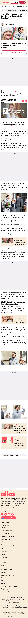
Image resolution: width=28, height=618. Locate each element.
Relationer (20, 6)
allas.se (25, 613)
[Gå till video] (24, 100)
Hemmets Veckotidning (9, 586)
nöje (2, 21)
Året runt (4, 589)
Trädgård (11, 6)
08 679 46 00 (23, 616)
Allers (3, 583)
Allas (2, 581)
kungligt (22, 455)
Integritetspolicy (7, 539)
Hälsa (3, 554)
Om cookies (5, 533)
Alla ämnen (5, 528)
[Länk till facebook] (2, 514)
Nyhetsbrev (5, 525)
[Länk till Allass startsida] (6, 2)
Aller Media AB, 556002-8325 (17, 614)
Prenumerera (14, 2)
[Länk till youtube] (9, 514)
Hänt (10, 599)
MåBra (8, 600)
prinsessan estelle (8, 455)
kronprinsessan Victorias (13, 92)
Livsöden (4, 551)
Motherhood (18, 600)
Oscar (18, 126)
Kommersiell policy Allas (9, 545)
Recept (12, 600)
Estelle (10, 126)
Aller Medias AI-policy (8, 542)
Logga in (22, 2)
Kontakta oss (5, 572)
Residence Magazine (14, 602)
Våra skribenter (6, 531)
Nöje (2, 565)
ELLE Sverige (4, 607)
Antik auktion (6, 592)
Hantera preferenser (8, 536)
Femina (24, 599)
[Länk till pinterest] (12, 514)
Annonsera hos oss (7, 575)
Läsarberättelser (11, 10)
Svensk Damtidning (17, 599)
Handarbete (5, 560)
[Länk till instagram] (5, 514)
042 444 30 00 (21, 612)
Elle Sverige (5, 599)
